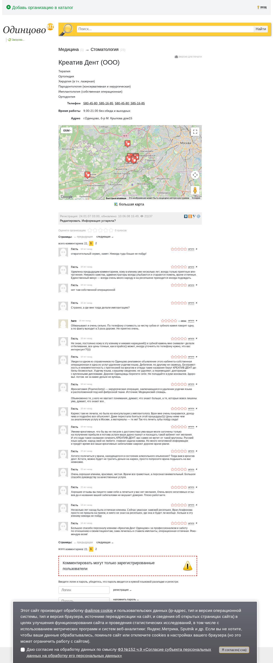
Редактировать (70, 220)
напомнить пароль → (126, 599)
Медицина (68, 49)
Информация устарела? (99, 220)
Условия (196, 198)
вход (263, 7)
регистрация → (122, 589)
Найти (261, 29)
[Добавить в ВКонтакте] (185, 216)
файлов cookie (99, 610)
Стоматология (105, 49)
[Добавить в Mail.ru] (198, 216)
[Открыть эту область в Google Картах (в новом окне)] (67, 197)
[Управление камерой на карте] (195, 175)
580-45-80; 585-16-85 (98, 103)
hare (74, 320)
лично (183, 321)
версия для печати (190, 56)
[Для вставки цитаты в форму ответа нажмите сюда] (191, 249)
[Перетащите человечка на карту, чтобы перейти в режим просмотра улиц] (195, 190)
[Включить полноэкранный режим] (195, 131)
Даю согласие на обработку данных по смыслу (119, 652)
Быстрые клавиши (116, 198)
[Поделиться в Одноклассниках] (190, 216)
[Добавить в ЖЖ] (194, 216)
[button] (133, 160)
